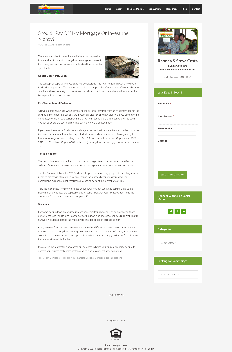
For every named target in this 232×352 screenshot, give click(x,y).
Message (162, 141)
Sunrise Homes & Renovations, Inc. (51, 9)
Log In (151, 349)
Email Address (166, 116)
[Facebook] (177, 211)
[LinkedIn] (183, 211)
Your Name (164, 103)
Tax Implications (114, 258)
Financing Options (85, 258)
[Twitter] (170, 211)
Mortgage (55, 258)
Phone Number (165, 128)
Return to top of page (116, 345)
